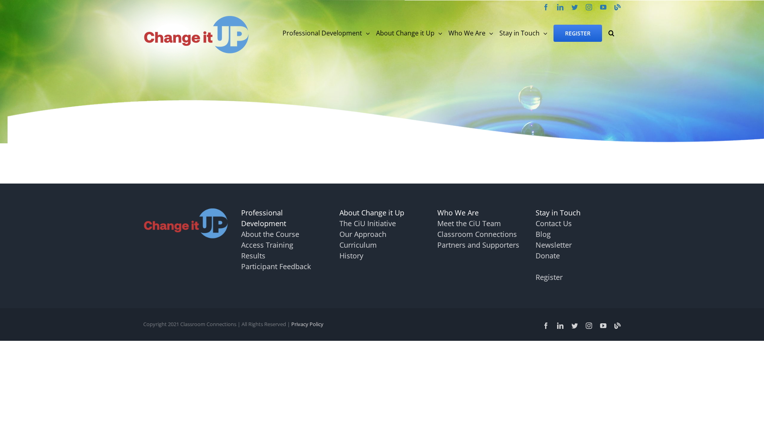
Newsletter (554, 245)
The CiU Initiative (367, 223)
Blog (543, 234)
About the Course (270, 234)
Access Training (267, 245)
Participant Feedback (276, 266)
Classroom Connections (477, 234)
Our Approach (362, 234)
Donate (548, 255)
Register (549, 277)
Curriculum (358, 245)
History (351, 255)
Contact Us (554, 223)
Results (253, 255)
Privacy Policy (307, 324)
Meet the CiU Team (469, 223)
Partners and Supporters (478, 245)
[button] (611, 33)
